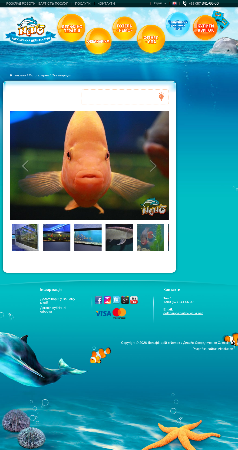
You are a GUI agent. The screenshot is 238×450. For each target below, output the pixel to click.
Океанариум (61, 75)
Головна (19, 75)
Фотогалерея (39, 75)
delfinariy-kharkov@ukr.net (183, 313)
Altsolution (225, 349)
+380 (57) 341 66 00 (178, 302)
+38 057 (204, 3)
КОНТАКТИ (106, 3)
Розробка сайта (204, 349)
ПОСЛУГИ (83, 3)
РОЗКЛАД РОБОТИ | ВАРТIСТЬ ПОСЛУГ (37, 3)
